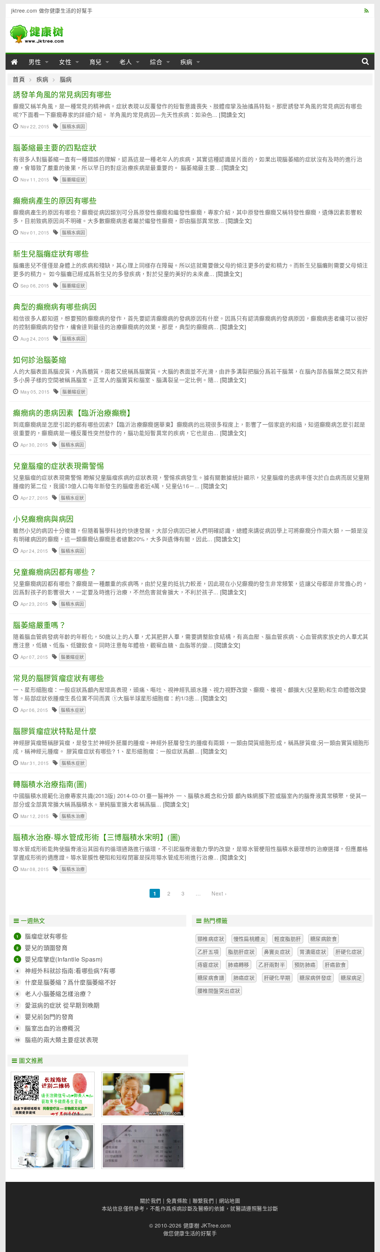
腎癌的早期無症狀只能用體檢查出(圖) (52, 1146)
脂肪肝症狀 (241, 951)
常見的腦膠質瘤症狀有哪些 (58, 678)
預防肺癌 (305, 964)
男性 (35, 61)
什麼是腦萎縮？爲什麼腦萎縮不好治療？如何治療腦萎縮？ (70, 982)
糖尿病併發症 (315, 977)
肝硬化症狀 (348, 951)
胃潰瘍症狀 (312, 951)
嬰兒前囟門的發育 (49, 1016)
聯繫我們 (203, 1200)
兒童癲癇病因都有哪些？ (54, 571)
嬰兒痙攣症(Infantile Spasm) (63, 959)
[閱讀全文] (232, 114)
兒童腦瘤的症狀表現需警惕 (58, 465)
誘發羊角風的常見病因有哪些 (62, 94)
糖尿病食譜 (210, 977)
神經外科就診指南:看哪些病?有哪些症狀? (70, 970)
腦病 (66, 79)
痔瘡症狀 (208, 964)
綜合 (156, 61)
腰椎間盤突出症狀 (218, 990)
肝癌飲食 (335, 964)
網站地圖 (229, 1200)
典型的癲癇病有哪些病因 (54, 306)
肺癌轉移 (238, 964)
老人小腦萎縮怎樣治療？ (58, 993)
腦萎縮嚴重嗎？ (39, 625)
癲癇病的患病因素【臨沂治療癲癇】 (73, 412)
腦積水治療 (73, 816)
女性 (65, 61)
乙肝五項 (208, 951)
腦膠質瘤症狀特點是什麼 (54, 731)
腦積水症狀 (72, 497)
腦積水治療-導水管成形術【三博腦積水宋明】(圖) (96, 837)
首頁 (19, 79)
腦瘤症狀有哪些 (46, 936)
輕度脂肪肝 (287, 938)
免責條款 (177, 1200)
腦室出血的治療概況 (52, 1028)
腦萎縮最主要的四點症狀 (54, 147)
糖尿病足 (351, 977)
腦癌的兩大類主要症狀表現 (61, 1039)
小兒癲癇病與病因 (43, 518)
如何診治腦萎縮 (39, 359)
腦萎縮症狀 (73, 179)
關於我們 (150, 1200)
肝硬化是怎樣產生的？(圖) (143, 1146)
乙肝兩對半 (271, 964)
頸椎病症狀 (210, 938)
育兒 (95, 61)
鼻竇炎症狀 (277, 951)
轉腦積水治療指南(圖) (50, 784)
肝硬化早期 (277, 977)
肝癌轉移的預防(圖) (143, 1094)
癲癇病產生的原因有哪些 (54, 200)
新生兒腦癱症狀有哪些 (51, 253)
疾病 (186, 61)
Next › (219, 893)
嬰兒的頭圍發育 (46, 947)
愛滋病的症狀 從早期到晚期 (62, 1005)
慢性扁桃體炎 (249, 938)
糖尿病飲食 (323, 938)
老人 (125, 61)
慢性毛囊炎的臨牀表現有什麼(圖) (52, 1094)
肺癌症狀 (244, 977)
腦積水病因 (73, 126)
